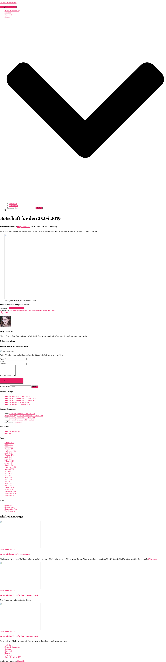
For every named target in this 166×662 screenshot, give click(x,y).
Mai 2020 (8, 475)
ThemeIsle (21, 661)
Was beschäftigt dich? (7, 375)
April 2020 (8, 477)
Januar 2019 (9, 489)
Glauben (28, 310)
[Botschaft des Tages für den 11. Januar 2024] (20, 629)
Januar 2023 (9, 447)
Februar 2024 (9, 443)
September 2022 (10, 451)
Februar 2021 (9, 461)
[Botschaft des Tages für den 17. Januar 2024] (20, 588)
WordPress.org (10, 511)
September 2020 (10, 467)
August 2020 (9, 469)
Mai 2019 (8, 481)
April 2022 (8, 453)
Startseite (8, 645)
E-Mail (3, 361)
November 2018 (10, 493)
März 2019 (8, 485)
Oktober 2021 (9, 455)
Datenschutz (13, 206)
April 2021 (8, 457)
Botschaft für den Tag (12, 11)
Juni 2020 (8, 473)
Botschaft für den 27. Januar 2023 (17, 402)
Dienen (22, 310)
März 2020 (8, 479)
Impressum (13, 204)
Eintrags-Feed (9, 507)
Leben (33, 310)
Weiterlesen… (153, 559)
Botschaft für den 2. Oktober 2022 (21, 420)
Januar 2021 (9, 463)
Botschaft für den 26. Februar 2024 (17, 396)
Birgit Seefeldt (10, 416)
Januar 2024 (9, 445)
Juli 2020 (8, 471)
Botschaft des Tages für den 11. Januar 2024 (20, 400)
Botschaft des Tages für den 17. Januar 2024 (20, 398)
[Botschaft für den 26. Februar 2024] (20, 547)
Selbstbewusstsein (41, 310)
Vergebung (17, 422)
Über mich (8, 15)
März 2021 (8, 459)
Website (3, 364)
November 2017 (10, 495)
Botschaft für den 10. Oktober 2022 (22, 414)
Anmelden (8, 505)
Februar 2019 (9, 487)
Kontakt (7, 653)
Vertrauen (51, 310)
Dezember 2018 (10, 491)
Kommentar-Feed (11, 509)
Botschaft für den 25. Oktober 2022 (17, 404)
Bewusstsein (14, 310)
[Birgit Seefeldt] (5, 327)
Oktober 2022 (9, 449)
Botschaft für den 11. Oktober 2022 (30, 416)
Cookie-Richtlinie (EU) (13, 657)
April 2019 (8, 483)
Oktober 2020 (9, 465)
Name (3, 359)
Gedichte (8, 13)
